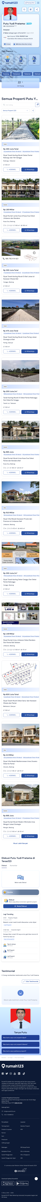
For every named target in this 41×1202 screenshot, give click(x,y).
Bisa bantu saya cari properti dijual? (14, 1037)
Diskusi (4, 865)
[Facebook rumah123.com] (3, 1073)
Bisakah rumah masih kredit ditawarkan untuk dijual (19, 922)
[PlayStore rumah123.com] (22, 1183)
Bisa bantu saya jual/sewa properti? (14, 1051)
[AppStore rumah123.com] (8, 1183)
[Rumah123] (10, 2)
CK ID (4, 918)
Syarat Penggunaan (7, 1155)
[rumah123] (20, 1066)
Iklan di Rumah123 (9, 939)
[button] (24, 9)
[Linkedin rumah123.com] (19, 1073)
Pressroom (4, 1139)
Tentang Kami (5, 1126)
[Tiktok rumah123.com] (23, 1073)
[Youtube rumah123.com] (15, 1073)
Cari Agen (10, 1057)
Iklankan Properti (25, 1126)
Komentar (13, 865)
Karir (3, 1136)
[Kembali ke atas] (36, 1178)
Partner (4, 1133)
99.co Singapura (25, 1155)
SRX (21, 1158)
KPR (21, 1129)
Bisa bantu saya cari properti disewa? (15, 1044)
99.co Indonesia (24, 1151)
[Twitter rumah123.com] (7, 1073)
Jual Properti (7, 925)
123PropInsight (6, 1143)
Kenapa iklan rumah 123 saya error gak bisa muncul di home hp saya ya (20, 935)
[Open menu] (38, 3)
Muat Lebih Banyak (20, 843)
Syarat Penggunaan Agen (9, 1158)
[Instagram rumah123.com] (11, 1073)
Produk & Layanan (7, 1129)
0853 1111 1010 (18, 1103)
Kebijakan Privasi (6, 1151)
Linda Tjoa (6, 930)
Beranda (4, 1057)
